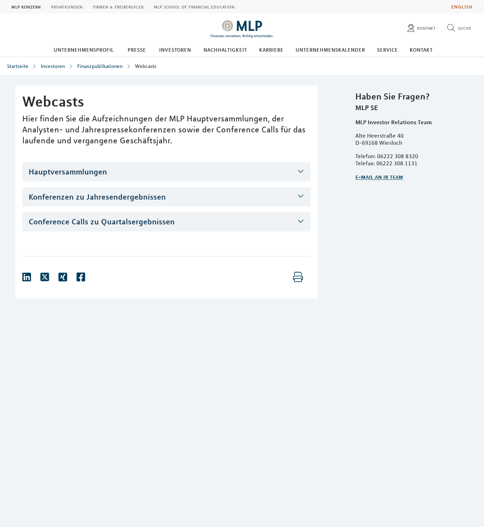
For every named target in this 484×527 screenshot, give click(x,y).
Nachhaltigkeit (225, 49)
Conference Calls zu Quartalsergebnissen (102, 221)
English (462, 7)
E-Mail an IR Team (379, 176)
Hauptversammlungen (68, 171)
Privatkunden (67, 7)
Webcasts (145, 66)
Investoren (175, 49)
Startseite (17, 66)
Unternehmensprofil (84, 49)
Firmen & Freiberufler (118, 7)
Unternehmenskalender (330, 49)
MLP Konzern (26, 7)
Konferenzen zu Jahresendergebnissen (97, 196)
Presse (137, 49)
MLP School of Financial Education (194, 7)
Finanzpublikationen (100, 66)
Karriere (271, 49)
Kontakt (421, 49)
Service (387, 49)
